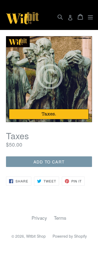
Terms (60, 217)
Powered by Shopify (70, 236)
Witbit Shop (36, 236)
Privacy (39, 217)
